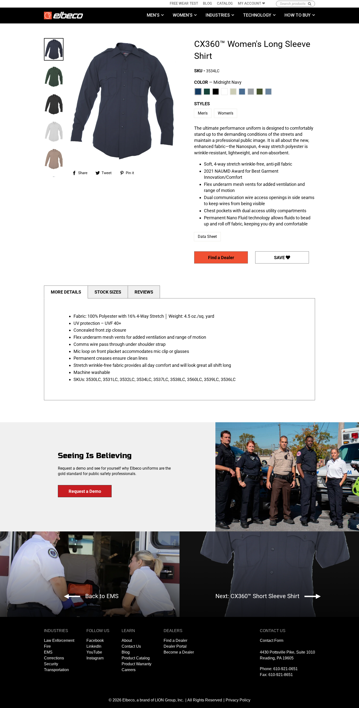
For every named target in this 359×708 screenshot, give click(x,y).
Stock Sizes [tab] (108, 292)
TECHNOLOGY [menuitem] (257, 15)
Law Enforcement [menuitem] (59, 640)
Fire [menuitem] (47, 646)
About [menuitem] (127, 640)
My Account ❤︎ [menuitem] (251, 3)
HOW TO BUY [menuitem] (298, 15)
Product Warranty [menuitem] (136, 664)
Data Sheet (207, 236)
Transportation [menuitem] (56, 670)
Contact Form (271, 640)
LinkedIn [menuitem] (93, 646)
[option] (122, 100)
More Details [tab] (66, 292)
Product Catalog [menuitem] (136, 658)
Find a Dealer (221, 257)
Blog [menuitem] (207, 3)
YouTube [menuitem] (94, 652)
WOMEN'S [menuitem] (182, 15)
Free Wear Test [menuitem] (184, 3)
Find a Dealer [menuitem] (175, 640)
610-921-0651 (285, 669)
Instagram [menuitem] (95, 658)
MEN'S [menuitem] (153, 15)
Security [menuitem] (51, 664)
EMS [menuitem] (48, 652)
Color (218, 82)
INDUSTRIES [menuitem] (218, 15)
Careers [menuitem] (129, 670)
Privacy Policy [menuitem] (238, 700)
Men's (203, 113)
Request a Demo (85, 491)
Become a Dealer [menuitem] (179, 652)
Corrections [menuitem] (54, 658)
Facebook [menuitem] (95, 640)
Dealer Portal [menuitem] (175, 646)
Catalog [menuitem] (225, 3)
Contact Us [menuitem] (131, 646)
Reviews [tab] (144, 292)
